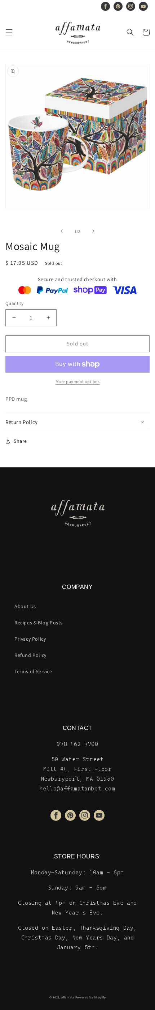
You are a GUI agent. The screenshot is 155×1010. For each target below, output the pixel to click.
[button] (9, 32)
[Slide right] (93, 231)
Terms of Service (33, 671)
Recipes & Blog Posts (38, 622)
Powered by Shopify (90, 997)
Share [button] (20, 441)
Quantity (14, 303)
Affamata (67, 997)
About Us (25, 606)
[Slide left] (62, 231)
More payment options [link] (78, 381)
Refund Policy (30, 655)
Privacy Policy (30, 639)
